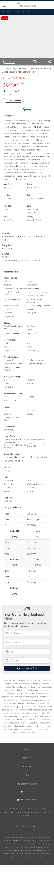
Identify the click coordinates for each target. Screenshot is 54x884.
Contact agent (9, 62)
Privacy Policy (35, 809)
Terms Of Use (16, 809)
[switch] (34, 61)
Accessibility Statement (18, 812)
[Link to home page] (27, 5)
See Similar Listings (13, 100)
